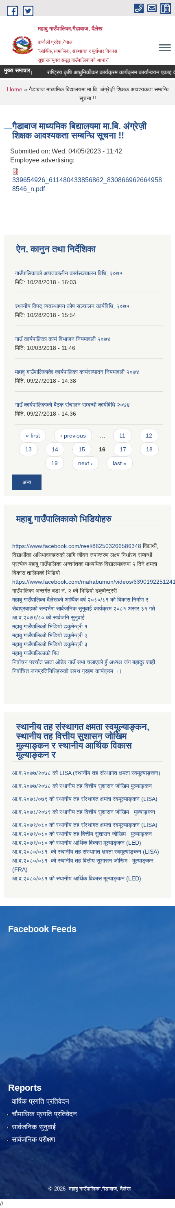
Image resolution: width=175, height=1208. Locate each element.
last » (120, 463)
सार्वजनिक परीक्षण (33, 1139)
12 (149, 435)
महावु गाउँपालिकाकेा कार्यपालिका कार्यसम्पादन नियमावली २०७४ (77, 372)
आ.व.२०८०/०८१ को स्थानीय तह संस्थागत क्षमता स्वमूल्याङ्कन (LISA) (86, 851)
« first (33, 435)
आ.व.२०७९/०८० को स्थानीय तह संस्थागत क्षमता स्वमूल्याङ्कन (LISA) (85, 825)
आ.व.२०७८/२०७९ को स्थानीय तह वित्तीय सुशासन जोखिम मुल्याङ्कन (83, 812)
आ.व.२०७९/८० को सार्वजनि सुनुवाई (48, 617)
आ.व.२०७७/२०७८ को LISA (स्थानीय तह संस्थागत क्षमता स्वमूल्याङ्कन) (86, 773)
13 (28, 449)
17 (123, 449)
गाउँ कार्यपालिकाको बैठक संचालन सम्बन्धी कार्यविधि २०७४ (72, 404)
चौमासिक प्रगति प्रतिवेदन (44, 1114)
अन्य (26, 482)
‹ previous (73, 435)
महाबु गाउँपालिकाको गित (36, 653)
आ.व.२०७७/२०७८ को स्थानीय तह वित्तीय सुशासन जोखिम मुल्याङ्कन (82, 786)
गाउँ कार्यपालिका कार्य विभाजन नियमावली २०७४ (62, 339)
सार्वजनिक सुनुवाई (34, 1127)
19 (54, 463)
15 (82, 449)
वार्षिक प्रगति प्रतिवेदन (40, 1101)
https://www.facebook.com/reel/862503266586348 (76, 546)
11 (122, 435)
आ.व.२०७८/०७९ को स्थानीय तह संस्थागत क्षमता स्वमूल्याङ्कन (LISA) (85, 799)
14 (55, 449)
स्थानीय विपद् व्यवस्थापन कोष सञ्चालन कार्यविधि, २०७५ (72, 306)
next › (85, 463)
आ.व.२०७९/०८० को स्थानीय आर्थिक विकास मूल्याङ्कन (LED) (76, 842)
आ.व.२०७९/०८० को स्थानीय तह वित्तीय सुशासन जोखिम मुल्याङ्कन (82, 833)
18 (149, 449)
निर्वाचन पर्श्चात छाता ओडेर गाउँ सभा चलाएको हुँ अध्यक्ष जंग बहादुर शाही (83, 662)
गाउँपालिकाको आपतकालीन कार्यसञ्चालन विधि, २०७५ (68, 273)
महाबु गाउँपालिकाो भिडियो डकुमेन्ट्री (48, 626)
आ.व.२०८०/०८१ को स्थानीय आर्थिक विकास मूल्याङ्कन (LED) (76, 878)
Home (14, 89)
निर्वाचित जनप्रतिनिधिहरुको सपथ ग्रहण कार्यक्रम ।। (67, 671)
